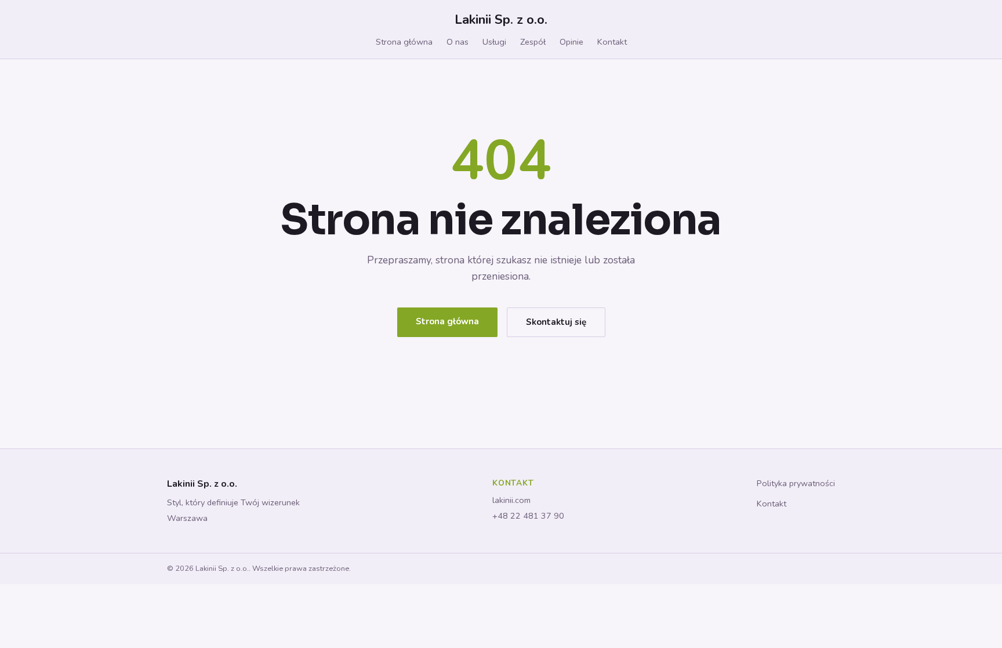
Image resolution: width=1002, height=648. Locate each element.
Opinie (571, 42)
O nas (457, 42)
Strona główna (404, 42)
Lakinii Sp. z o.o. (501, 19)
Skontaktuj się (556, 322)
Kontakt (612, 42)
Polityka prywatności (796, 483)
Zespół (533, 42)
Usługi (494, 42)
